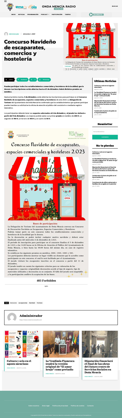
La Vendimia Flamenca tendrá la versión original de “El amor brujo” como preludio (105, 94)
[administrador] (6, 34)
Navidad (32, 303)
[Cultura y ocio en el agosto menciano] (22, 344)
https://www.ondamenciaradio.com (30, 320)
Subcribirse (105, 137)
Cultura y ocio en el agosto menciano (104, 86)
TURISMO (68, 66)
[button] (115, 6)
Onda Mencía (11, 368)
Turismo (39, 303)
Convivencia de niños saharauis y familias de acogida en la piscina (104, 183)
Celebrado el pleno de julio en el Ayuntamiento (105, 112)
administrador (14, 34)
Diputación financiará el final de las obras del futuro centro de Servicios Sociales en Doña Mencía (105, 103)
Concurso (13, 303)
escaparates (23, 303)
